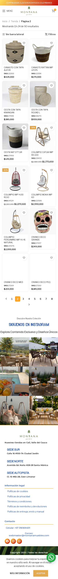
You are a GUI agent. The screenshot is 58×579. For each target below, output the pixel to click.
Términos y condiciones (19, 501)
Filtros (52, 34)
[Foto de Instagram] (14, 352)
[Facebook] (7, 541)
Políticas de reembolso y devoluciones (27, 506)
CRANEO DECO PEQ (40, 282)
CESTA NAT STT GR (13, 152)
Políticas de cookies (17, 491)
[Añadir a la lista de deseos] (24, 43)
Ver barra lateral (15, 34)
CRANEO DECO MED (13, 282)
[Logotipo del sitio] (29, 10)
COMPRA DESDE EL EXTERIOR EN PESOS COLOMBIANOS (29, 3)
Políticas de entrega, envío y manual (25, 511)
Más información (20, 573)
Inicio (5, 21)
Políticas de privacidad (18, 496)
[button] (51, 557)
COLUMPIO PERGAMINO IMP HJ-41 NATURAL (14, 240)
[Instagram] (13, 541)
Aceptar (40, 573)
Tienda (14, 21)
